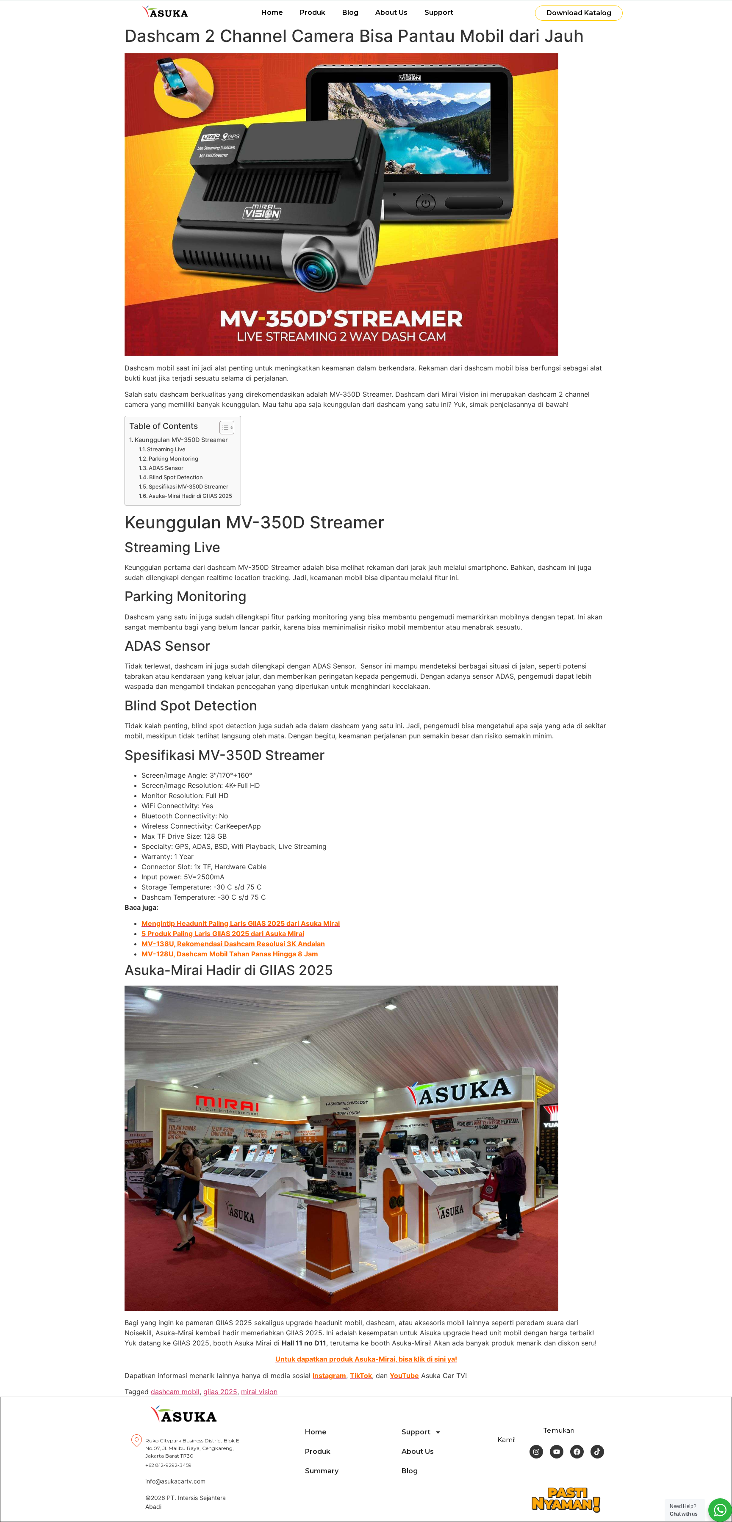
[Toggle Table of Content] (222, 427)
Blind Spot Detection (176, 477)
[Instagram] (536, 1451)
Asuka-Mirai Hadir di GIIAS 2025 (190, 495)
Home (272, 12)
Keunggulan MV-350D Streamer (181, 439)
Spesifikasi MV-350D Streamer (188, 486)
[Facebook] (577, 1451)
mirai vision (259, 1391)
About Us (391, 12)
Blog (350, 12)
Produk (312, 12)
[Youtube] (556, 1451)
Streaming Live (166, 449)
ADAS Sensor (166, 467)
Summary (321, 1471)
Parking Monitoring (173, 458)
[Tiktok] (597, 1451)
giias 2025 (220, 1391)
